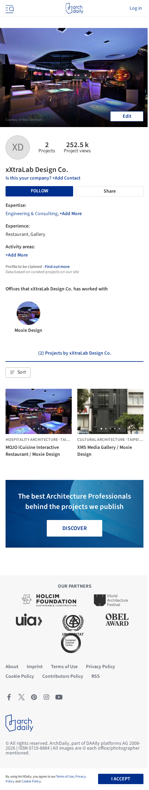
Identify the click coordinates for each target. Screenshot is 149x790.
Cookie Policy (31, 781)
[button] (18, 372)
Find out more (57, 267)
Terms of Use (65, 776)
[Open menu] (9, 8)
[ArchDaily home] (74, 8)
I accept (120, 778)
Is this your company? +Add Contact (43, 178)
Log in (136, 8)
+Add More (71, 213)
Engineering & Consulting (32, 213)
